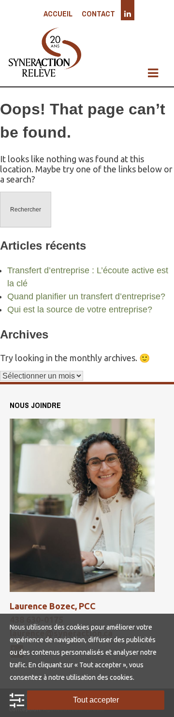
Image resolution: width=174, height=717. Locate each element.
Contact (98, 13)
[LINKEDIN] (127, 14)
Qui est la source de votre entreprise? (79, 309)
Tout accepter (96, 700)
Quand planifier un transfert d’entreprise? (86, 296)
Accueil (58, 13)
